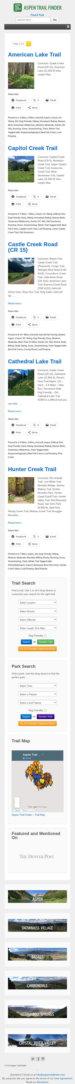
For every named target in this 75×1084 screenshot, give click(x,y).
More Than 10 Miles (27, 342)
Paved (57, 342)
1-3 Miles (22, 117)
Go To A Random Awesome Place (37, 648)
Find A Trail (37, 15)
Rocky (46, 557)
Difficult (56, 214)
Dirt (16, 121)
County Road (30, 349)
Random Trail (45, 641)
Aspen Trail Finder (18, 1065)
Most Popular (41, 568)
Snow (24, 128)
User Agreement (63, 1078)
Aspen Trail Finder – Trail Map (28, 814)
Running (17, 128)
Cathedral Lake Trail (35, 361)
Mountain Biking (34, 557)
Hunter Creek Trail (32, 469)
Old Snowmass (53, 221)
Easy (48, 338)
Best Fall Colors (48, 132)
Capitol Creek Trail (32, 148)
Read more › (15, 303)
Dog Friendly (25, 121)
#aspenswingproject (30, 132)
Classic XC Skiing (43, 214)
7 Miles (31, 214)
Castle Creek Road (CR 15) (33, 247)
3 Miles (31, 117)
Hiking (36, 121)
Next (50, 859)
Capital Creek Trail (28, 229)
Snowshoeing (35, 128)
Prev (24, 859)
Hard (23, 217)
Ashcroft (39, 117)
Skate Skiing (21, 346)
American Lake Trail (34, 54)
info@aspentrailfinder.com (50, 1074)
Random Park (45, 716)
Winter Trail (54, 128)
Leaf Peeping (44, 229)
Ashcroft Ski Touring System (52, 334)
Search (26, 641)
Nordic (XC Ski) (38, 221)
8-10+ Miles (23, 334)
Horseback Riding (48, 121)
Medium (40, 125)
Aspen (47, 117)
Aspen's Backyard (34, 565)
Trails (45, 128)
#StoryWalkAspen (16, 565)
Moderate (49, 125)
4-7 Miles (22, 214)
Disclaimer (42, 1082)
